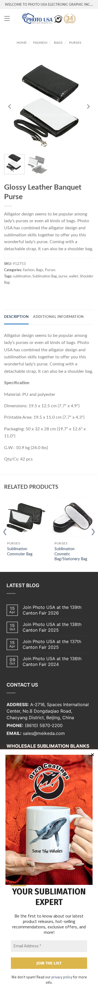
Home (22, 42)
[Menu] (7, 18)
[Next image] (88, 106)
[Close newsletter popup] (92, 754)
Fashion (40, 42)
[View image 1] (14, 164)
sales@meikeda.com (44, 733)
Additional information (58, 317)
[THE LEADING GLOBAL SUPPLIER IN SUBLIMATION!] (49, 18)
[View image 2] (37, 164)
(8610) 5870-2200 (44, 725)
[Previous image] (9, 106)
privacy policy (61, 977)
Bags (58, 42)
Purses (75, 42)
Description (16, 317)
